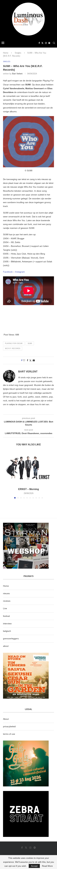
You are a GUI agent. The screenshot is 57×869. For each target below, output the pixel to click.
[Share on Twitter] (30, 360)
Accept (34, 866)
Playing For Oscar (13, 343)
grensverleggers (11, 638)
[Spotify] (49, 43)
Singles (18, 53)
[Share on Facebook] (27, 360)
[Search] (53, 43)
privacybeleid (9, 726)
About (6, 719)
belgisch (7, 631)
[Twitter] (42, 43)
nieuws (6, 593)
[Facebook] (39, 43)
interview (7, 623)
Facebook (8, 272)
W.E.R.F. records (12, 348)
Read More (47, 866)
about (6, 646)
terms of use (9, 734)
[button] (5, 474)
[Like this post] (24, 360)
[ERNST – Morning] (28, 468)
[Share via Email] (34, 360)
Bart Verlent (17, 73)
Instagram (20, 272)
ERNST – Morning (28, 489)
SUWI (30, 343)
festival (6, 616)
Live (5, 608)
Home (5, 53)
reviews (6, 601)
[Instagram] (46, 43)
